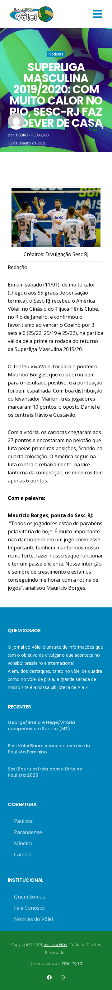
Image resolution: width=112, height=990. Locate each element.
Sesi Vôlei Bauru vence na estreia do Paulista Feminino (49, 749)
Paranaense (28, 832)
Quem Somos (29, 896)
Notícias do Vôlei (33, 919)
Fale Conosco (29, 907)
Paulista (23, 821)
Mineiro (23, 843)
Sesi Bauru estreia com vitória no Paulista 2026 (45, 772)
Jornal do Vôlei (55, 944)
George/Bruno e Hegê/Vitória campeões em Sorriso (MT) (41, 725)
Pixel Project (72, 963)
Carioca (22, 854)
